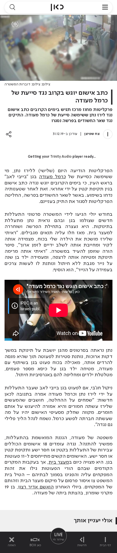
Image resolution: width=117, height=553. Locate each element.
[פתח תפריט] (105, 7)
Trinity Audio (61, 157)
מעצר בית (59, 462)
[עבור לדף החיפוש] (12, 7)
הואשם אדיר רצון (35, 487)
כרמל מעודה (52, 176)
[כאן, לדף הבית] (57, 7)
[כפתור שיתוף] (9, 134)
